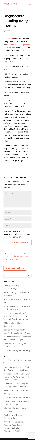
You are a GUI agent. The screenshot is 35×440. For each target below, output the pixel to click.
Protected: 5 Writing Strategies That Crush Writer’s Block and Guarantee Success (17, 377)
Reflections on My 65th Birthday (17, 350)
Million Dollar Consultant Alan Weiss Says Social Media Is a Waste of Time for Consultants (16, 316)
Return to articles (15, 268)
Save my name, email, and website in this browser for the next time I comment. (17, 234)
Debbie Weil (9, 31)
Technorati (8, 39)
